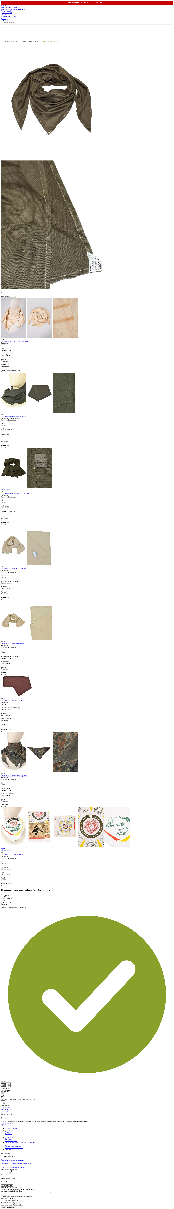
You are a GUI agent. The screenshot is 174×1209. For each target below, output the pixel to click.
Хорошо (4, 1195)
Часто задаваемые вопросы (14, 1148)
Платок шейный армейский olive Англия (15, 493)
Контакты (4, 14)
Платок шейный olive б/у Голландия (13, 416)
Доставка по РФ (6, 13)
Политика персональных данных (12, 1160)
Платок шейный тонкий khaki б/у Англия (15, 341)
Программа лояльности (13, 1146)
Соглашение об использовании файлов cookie (16, 1163)
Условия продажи (11, 1141)
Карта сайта (9, 1149)
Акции (7, 1132)
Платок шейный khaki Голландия (12, 644)
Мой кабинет (5, 16)
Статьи (7, 1130)
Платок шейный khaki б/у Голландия (13, 568)
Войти (14, 16)
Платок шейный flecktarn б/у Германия (14, 776)
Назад (3, 1207)
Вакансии (8, 1139)
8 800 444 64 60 (6, 1125)
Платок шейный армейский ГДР (12, 854)
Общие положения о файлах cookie (13, 1167)
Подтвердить (11, 1207)
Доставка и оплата (11, 1128)
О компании (9, 1137)
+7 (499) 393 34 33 (7, 1123)
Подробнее (15, 1200)
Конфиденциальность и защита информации (20, 1142)
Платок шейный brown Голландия (12, 700)
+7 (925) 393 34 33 (7, 6)
